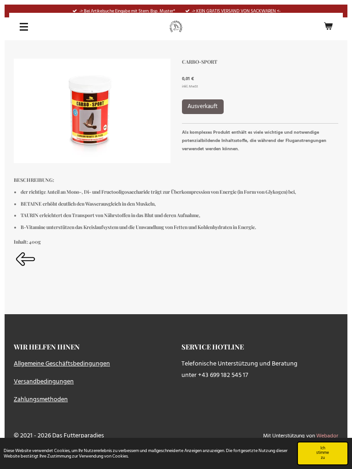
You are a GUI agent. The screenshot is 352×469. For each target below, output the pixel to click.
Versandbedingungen (44, 381)
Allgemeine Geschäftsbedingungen (62, 364)
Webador (327, 436)
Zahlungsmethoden (41, 399)
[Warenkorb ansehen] (328, 26)
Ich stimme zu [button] (322, 453)
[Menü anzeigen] (24, 26)
